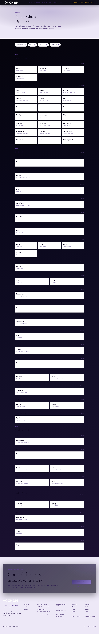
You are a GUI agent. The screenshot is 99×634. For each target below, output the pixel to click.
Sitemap (94, 626)
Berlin (18, 244)
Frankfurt (43, 244)
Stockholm (19, 390)
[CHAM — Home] (11, 2)
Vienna (18, 162)
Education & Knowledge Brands (61, 605)
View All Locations (76, 616)
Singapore (19, 545)
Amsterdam (20, 322)
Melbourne (19, 504)
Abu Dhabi (19, 481)
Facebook (87, 601)
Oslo (17, 335)
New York (43, 123)
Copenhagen (20, 203)
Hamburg (66, 244)
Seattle (42, 140)
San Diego (43, 131)
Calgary (18, 68)
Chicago (42, 98)
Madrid (53, 377)
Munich (18, 253)
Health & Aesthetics (60, 614)
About (61, 2)
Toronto (66, 68)
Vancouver (19, 76)
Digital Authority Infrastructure (43, 606)
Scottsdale (19, 140)
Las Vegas (19, 115)
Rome (53, 280)
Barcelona (19, 377)
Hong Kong (20, 517)
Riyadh (53, 468)
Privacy (83, 626)
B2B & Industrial (59, 601)
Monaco (18, 308)
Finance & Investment (60, 608)
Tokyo (18, 531)
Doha (18, 454)
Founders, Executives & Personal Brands (61, 611)
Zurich (53, 404)
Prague (18, 189)
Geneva (18, 404)
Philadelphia (20, 131)
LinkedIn (87, 609)
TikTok (86, 611)
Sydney (53, 504)
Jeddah (18, 468)
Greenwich (43, 107)
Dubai (53, 481)
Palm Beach (67, 123)
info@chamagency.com (90, 616)
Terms (89, 626)
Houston (66, 107)
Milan (18, 280)
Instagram (87, 604)
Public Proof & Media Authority (43, 611)
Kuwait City (20, 440)
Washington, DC (68, 140)
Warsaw (18, 349)
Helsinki (19, 217)
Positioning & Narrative (42, 604)
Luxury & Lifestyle (59, 616)
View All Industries (60, 619)
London (18, 418)
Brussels (18, 176)
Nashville (19, 123)
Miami (65, 115)
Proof (50, 2)
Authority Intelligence (41, 601)
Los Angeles (43, 115)
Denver (18, 107)
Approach (30, 2)
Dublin (18, 266)
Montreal (43, 68)
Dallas (65, 98)
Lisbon (18, 363)
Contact (26, 609)
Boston (65, 90)
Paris (17, 231)
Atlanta (18, 90)
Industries (44, 2)
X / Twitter (87, 614)
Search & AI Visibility (41, 609)
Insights (55, 2)
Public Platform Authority (42, 614)
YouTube (87, 606)
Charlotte (19, 98)
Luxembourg (20, 294)
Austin (42, 90)
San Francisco (67, 131)
